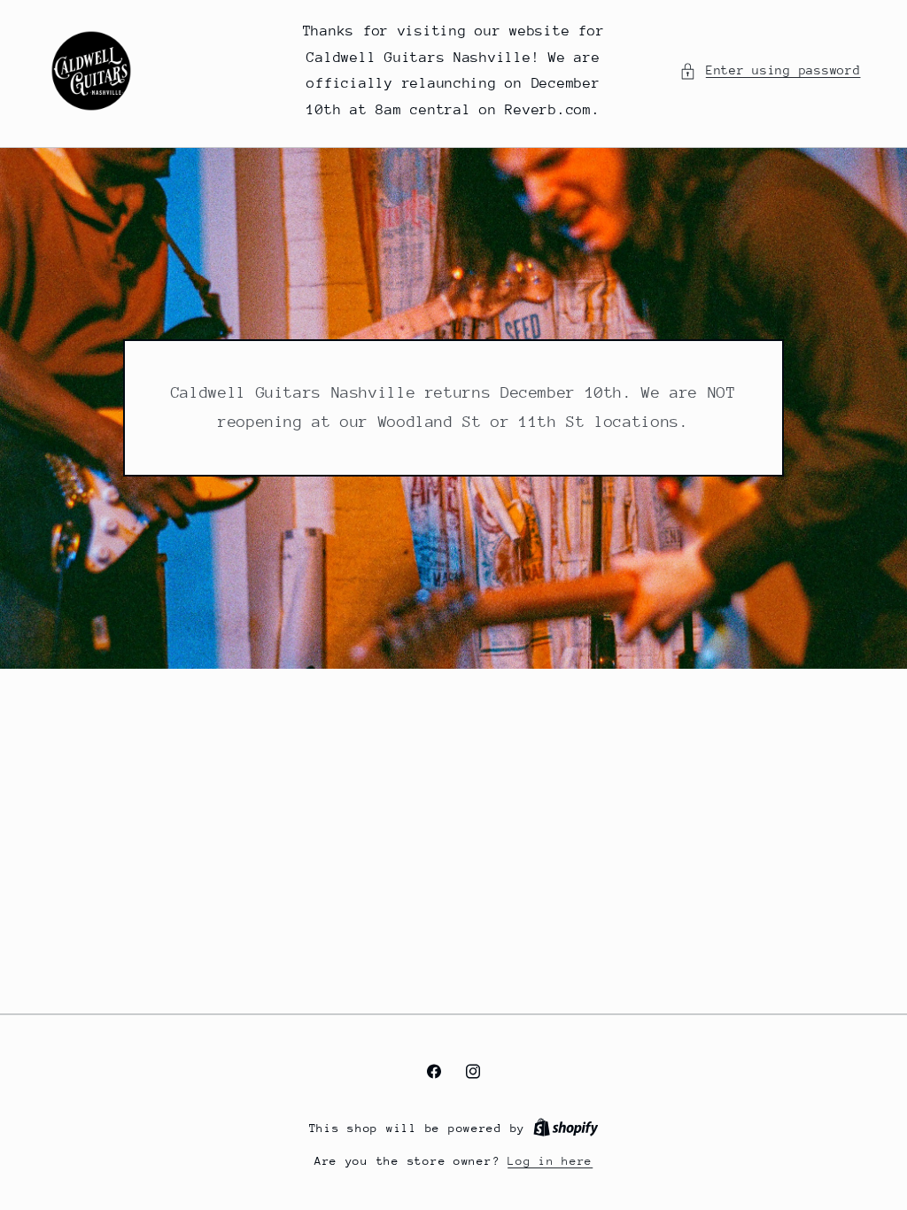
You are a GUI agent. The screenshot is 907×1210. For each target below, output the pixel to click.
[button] (769, 70)
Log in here (550, 1160)
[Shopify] (566, 1128)
